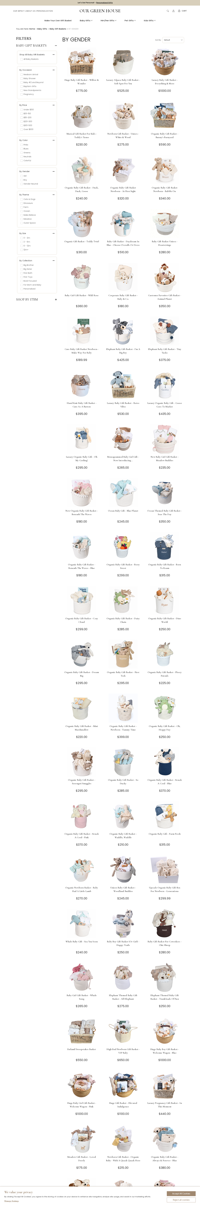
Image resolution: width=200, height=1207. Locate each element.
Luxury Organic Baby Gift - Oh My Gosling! (81, 458)
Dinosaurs (28, 203)
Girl (25, 176)
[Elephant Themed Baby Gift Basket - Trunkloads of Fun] (164, 977)
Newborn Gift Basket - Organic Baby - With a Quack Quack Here (123, 1158)
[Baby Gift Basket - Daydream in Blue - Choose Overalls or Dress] (123, 223)
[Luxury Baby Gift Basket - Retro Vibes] (123, 385)
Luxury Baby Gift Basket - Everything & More (165, 81)
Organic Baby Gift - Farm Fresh (165, 833)
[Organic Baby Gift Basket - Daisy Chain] (123, 600)
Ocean (27, 211)
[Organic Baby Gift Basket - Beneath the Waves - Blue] (81, 546)
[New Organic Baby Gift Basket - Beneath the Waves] (81, 492)
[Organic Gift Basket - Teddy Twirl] (81, 223)
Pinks (26, 144)
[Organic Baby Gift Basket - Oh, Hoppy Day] (164, 708)
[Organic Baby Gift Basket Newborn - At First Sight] (123, 169)
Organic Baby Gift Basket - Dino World (164, 620)
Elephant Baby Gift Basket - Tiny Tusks (164, 351)
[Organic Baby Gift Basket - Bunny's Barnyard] (164, 115)
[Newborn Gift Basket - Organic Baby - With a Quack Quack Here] (123, 1139)
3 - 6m (27, 241)
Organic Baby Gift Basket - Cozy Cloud (81, 620)
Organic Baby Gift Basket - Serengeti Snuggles (81, 781)
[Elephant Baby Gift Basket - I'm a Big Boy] (123, 331)
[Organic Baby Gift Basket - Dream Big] (81, 654)
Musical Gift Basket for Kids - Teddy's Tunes (82, 135)
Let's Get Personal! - (95, 2)
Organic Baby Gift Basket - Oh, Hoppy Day (164, 728)
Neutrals (27, 156)
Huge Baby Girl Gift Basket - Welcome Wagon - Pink (81, 1104)
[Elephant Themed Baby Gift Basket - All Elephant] (123, 977)
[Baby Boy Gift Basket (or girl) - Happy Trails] (123, 923)
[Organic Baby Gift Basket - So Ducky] (123, 762)
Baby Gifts (85, 20)
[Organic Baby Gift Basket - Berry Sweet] (123, 546)
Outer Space (30, 223)
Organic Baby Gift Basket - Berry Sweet (123, 566)
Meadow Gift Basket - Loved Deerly (81, 1158)
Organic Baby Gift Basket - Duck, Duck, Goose (81, 189)
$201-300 (28, 121)
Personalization (45, 11)
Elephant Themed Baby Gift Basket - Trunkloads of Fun (164, 997)
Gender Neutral (31, 183)
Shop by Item (27, 299)
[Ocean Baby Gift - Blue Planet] (123, 492)
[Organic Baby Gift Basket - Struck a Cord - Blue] (164, 762)
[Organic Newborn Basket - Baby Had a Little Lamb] (81, 869)
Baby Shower (30, 78)
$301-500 (28, 125)
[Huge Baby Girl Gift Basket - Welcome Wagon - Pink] (81, 1085)
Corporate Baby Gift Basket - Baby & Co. (123, 297)
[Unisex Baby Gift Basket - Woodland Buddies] (123, 869)
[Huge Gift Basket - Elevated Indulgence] (123, 1085)
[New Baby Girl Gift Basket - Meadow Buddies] (164, 439)
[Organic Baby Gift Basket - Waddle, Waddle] (123, 816)
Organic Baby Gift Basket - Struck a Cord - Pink (81, 835)
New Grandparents (32, 90)
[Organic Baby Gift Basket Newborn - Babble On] (164, 169)
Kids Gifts (148, 20)
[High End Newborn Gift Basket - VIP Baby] (123, 1031)
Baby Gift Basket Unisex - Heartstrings (164, 243)
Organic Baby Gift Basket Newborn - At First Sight (123, 189)
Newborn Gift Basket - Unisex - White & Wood (123, 135)
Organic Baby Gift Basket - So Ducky (123, 781)
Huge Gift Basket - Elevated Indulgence (123, 1104)
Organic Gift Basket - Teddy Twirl (81, 241)
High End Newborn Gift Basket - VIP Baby (123, 1051)
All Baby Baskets (31, 59)
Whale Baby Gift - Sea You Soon (82, 941)
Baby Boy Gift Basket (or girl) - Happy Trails (123, 943)
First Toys (28, 277)
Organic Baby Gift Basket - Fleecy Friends (165, 674)
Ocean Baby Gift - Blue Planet (123, 510)
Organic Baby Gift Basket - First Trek (123, 674)
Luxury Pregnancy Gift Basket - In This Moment (164, 1104)
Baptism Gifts (30, 86)
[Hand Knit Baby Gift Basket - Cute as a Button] (81, 385)
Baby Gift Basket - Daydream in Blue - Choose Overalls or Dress (123, 243)
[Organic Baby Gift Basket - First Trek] (123, 654)
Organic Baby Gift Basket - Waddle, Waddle (123, 835)
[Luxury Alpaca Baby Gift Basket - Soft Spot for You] (123, 62)
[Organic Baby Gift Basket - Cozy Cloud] (81, 600)
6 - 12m (27, 245)
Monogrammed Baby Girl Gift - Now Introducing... (123, 458)
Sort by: (158, 40)
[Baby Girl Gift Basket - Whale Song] (81, 977)
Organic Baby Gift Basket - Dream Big (81, 674)
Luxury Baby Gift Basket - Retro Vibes (123, 405)
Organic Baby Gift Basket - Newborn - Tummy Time (123, 728)
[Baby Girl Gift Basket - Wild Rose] (81, 277)
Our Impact (18, 11)
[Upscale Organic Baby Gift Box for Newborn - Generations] (164, 869)
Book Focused (30, 281)
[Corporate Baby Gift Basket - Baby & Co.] (123, 277)
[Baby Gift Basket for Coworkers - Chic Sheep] (164, 923)
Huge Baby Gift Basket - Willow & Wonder (81, 81)
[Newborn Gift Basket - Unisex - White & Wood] (123, 115)
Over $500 (28, 129)
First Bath (28, 273)
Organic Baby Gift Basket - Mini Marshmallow (81, 728)
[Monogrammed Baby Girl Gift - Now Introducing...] (123, 439)
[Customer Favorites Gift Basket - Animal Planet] (164, 277)
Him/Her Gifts (107, 20)
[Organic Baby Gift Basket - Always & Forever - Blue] (164, 1139)
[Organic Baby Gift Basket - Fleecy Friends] (164, 654)
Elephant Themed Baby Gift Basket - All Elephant (123, 997)
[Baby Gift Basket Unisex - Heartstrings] (164, 223)
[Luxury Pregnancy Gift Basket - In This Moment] (164, 1085)
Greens (27, 152)
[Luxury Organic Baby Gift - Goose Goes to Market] (164, 385)
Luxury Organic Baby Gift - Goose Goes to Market (164, 405)
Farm (26, 207)
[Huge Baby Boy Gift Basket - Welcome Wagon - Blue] (164, 1031)
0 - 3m (27, 237)
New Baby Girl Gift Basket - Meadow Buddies (165, 458)
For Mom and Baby (32, 284)
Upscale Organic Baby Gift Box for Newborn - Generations (164, 889)
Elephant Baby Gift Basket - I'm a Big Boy (123, 351)
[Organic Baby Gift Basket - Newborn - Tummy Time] (123, 708)
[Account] (173, 11)
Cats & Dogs (29, 199)
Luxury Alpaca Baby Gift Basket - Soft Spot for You (123, 81)
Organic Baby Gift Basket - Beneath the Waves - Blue (81, 566)
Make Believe (30, 215)
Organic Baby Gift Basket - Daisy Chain (123, 620)
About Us (30, 11)
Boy (25, 179)
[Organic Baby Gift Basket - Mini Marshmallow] (81, 708)
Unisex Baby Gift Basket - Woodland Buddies (123, 889)
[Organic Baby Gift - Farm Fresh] (164, 816)
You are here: (22, 29)
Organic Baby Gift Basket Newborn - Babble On (164, 189)
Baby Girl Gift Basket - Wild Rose (82, 295)
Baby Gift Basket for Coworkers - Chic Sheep (164, 943)
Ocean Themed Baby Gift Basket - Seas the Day (164, 512)
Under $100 (29, 109)
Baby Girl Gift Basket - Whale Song (82, 997)
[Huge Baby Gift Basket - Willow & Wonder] (81, 62)
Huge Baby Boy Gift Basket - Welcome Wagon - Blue (164, 1051)
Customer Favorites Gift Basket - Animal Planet (164, 297)
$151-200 (27, 117)
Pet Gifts (129, 20)
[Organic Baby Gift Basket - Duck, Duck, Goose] (81, 169)
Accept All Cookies (181, 1193)
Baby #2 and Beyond (33, 82)
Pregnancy (29, 94)
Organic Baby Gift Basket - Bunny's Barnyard (164, 135)
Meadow (28, 219)
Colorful (27, 160)
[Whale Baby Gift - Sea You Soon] (81, 923)
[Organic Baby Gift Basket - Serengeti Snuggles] (81, 762)
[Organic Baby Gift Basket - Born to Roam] (164, 546)
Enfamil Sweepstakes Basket (81, 1049)
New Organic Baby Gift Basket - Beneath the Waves (81, 512)
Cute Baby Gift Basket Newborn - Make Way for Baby (82, 351)
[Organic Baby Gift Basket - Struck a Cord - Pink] (81, 816)
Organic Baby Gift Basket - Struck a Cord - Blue (164, 781)
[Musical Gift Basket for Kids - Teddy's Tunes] (81, 115)
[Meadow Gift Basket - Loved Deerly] (81, 1139)
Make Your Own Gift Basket (58, 20)
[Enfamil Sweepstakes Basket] (81, 1031)
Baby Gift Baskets (31, 46)
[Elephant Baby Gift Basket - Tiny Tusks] (164, 331)
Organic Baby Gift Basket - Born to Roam (164, 566)
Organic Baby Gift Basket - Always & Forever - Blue (164, 1158)
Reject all (181, 1199)
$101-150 (27, 113)
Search (167, 10)
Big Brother (29, 265)
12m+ (26, 249)
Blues (26, 148)
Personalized (29, 288)
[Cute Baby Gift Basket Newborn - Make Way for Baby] (81, 331)
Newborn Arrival (31, 74)
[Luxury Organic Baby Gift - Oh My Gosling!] (81, 439)
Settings (11, 1201)
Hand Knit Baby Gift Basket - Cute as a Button (81, 405)
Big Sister (28, 269)
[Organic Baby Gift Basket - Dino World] (164, 600)
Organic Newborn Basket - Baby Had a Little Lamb (81, 889)
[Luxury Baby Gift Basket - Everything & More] (164, 62)
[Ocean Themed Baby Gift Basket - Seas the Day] (164, 492)
